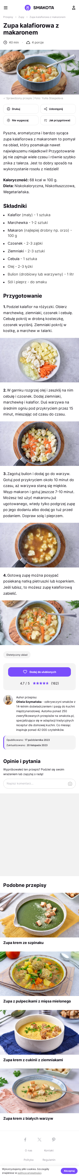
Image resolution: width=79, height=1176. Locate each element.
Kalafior (14, 215)
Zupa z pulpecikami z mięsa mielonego (37, 1001)
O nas (28, 1150)
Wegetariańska (16, 192)
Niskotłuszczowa (59, 186)
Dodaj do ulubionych (43, 672)
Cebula (13, 259)
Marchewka (18, 222)
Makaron (15, 230)
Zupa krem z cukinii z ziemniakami (33, 1060)
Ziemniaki (16, 251)
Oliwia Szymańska (29, 701)
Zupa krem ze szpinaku (23, 943)
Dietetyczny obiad (16, 654)
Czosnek (15, 243)
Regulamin (49, 1159)
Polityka (28, 1159)
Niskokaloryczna (29, 186)
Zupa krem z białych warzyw (28, 1118)
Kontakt (49, 1150)
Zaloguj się (74, 7)
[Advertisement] (39, 834)
